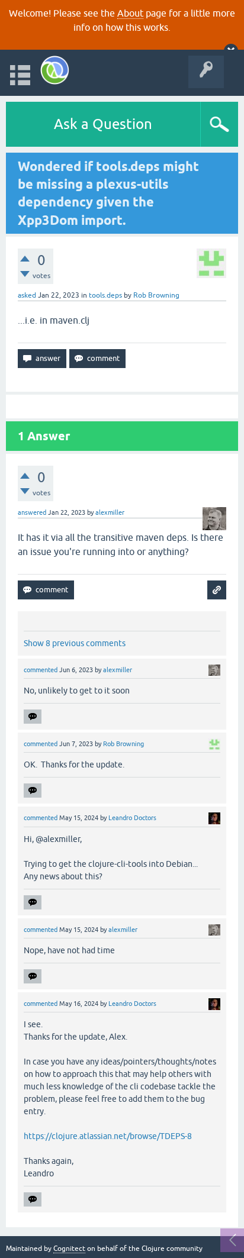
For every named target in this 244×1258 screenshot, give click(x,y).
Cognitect (69, 1248)
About (130, 13)
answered (32, 512)
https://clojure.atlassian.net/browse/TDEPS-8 (108, 1136)
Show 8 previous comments (75, 643)
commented (40, 669)
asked (27, 295)
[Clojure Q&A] (54, 70)
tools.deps (105, 295)
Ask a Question (103, 124)
